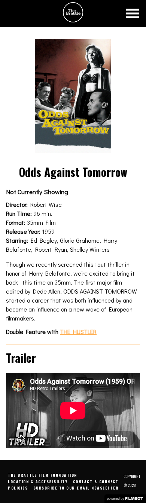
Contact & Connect (96, 481)
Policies (18, 488)
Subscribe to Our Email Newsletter (76, 488)
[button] (132, 13)
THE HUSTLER (78, 331)
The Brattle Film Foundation (42, 475)
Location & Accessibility (37, 481)
